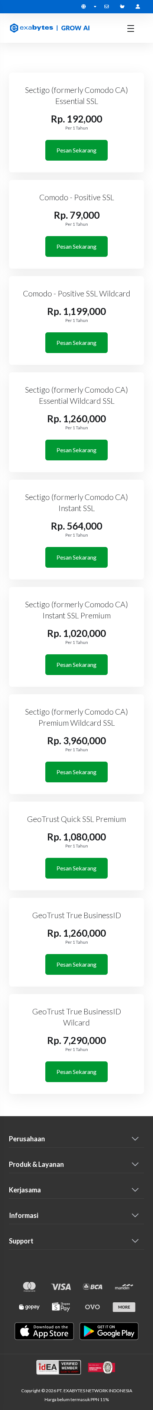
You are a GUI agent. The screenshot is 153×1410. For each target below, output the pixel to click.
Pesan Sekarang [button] (76, 150)
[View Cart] (123, 7)
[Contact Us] (108, 7)
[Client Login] (137, 7)
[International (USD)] (88, 7)
